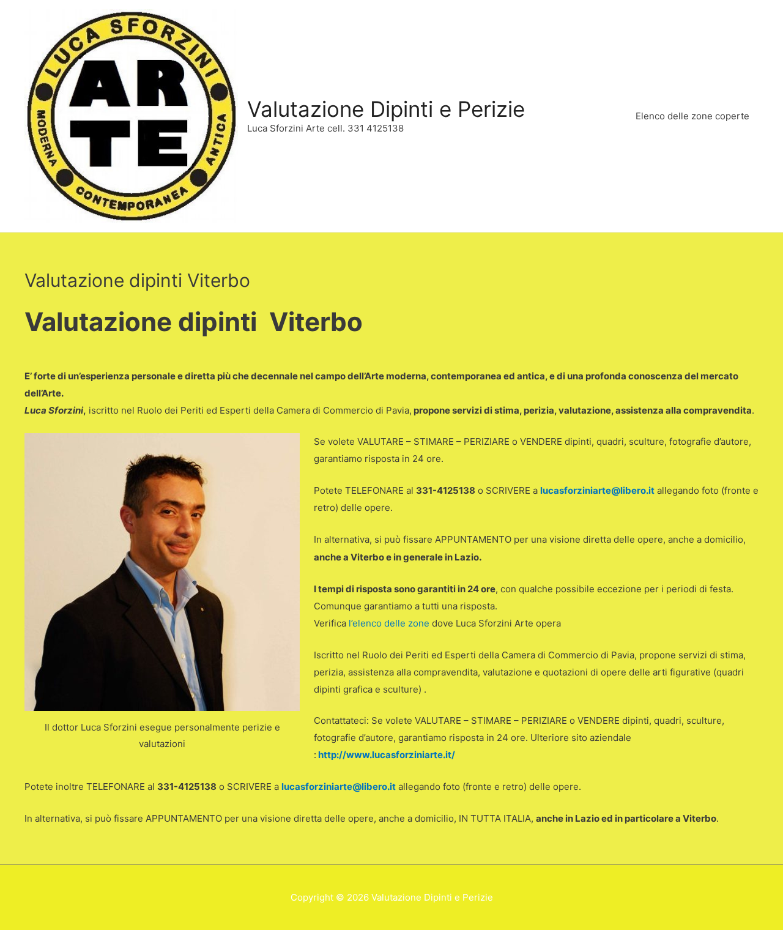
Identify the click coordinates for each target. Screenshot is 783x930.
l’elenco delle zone (389, 623)
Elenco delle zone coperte (692, 116)
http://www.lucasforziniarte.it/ (386, 755)
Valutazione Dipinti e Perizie (386, 109)
